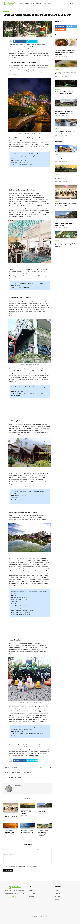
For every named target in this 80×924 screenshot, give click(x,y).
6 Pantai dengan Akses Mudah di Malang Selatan (43, 811)
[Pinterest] (4, 50)
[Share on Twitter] (4, 47)
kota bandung (27, 772)
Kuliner (57, 48)
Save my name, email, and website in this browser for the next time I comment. (20, 866)
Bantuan (30, 890)
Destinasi (6, 11)
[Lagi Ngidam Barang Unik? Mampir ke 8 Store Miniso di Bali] (10, 807)
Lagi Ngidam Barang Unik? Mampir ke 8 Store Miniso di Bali (11, 816)
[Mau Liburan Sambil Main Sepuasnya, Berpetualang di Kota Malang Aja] (44, 825)
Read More (14, 896)
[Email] (4, 53)
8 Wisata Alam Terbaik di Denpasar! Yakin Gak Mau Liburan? (27, 832)
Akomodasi (57, 89)
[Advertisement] (29, 177)
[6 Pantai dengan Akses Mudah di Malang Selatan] (44, 805)
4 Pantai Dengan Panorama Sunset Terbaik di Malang (9, 832)
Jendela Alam (22, 770)
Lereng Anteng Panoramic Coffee (12, 775)
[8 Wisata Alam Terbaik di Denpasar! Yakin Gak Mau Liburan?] (27, 825)
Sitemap (56, 902)
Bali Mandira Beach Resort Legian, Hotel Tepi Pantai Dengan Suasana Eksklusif (65, 244)
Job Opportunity (32, 893)
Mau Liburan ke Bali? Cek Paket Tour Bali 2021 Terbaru (26, 811)
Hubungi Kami (31, 896)
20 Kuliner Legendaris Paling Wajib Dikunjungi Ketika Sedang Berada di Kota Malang (65, 52)
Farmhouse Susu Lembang (11, 770)
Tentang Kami (57, 890)
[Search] (75, 3)
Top (40, 920)
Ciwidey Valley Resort (17, 767)
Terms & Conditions (58, 893)
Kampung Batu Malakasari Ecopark (13, 772)
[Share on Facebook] (4, 43)
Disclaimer (56, 899)
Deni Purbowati (18, 785)
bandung (7, 767)
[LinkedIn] (48, 768)
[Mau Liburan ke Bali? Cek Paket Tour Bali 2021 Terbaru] (27, 805)
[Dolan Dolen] (9, 3)
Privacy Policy (57, 896)
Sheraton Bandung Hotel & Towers (13, 777)
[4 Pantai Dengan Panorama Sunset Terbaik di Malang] (10, 825)
